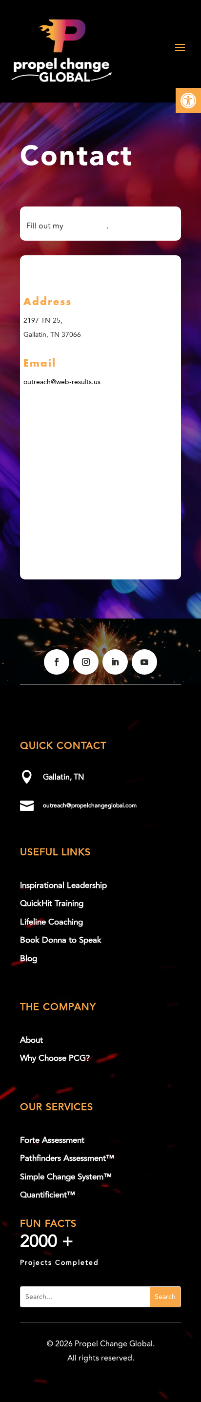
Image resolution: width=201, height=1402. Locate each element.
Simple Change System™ (66, 1177)
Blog (28, 958)
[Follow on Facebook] (56, 662)
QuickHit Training (51, 903)
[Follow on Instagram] (86, 662)
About (31, 1040)
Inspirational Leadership (63, 885)
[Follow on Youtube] (144, 662)
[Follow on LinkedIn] (115, 662)
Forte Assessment (52, 1140)
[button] (188, 100)
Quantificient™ (47, 1195)
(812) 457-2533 (73, 270)
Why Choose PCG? (55, 1058)
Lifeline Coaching (51, 922)
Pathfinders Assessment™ (67, 1158)
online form (85, 226)
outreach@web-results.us (61, 382)
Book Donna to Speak (60, 940)
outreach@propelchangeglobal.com (90, 805)
